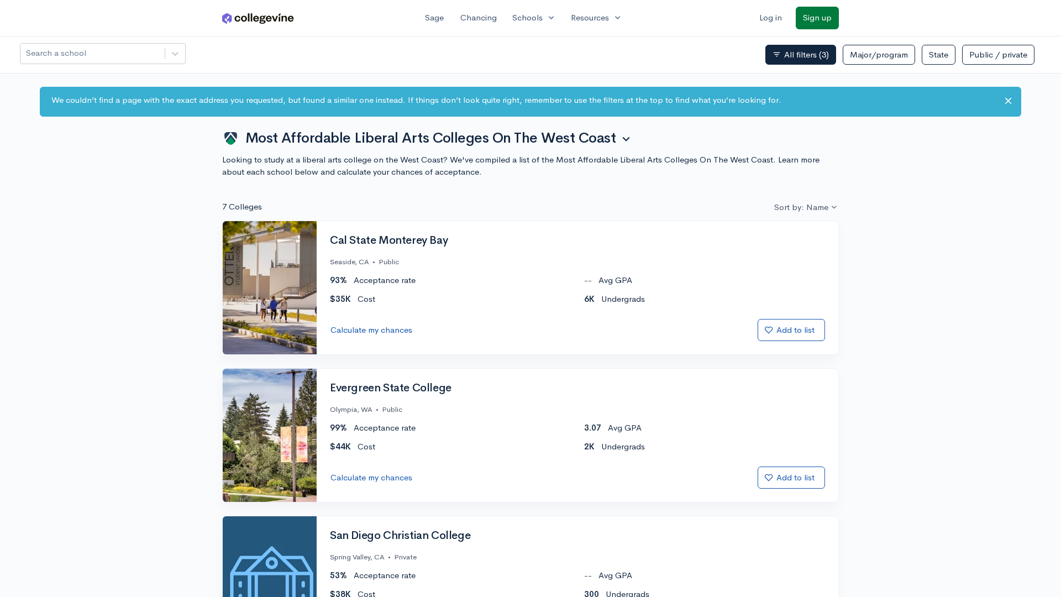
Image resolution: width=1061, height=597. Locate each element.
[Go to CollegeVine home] (258, 18)
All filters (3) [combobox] (801, 54)
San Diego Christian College (400, 536)
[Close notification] (1008, 100)
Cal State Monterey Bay (389, 240)
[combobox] (27, 53)
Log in (770, 17)
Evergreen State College (390, 388)
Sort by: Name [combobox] (801, 207)
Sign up (817, 17)
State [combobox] (938, 54)
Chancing (478, 17)
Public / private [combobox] (998, 54)
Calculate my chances (371, 329)
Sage (434, 17)
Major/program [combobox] (879, 54)
